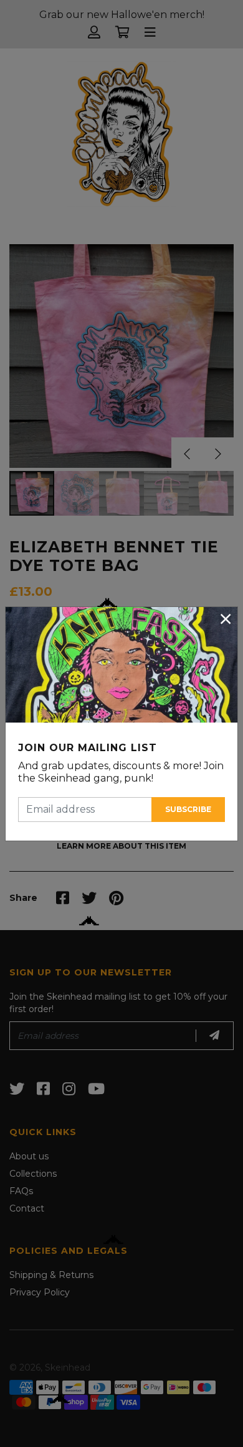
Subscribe (188, 809)
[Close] (225, 619)
